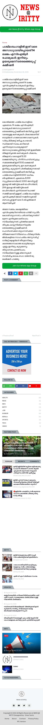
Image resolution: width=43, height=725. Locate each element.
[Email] (31, 273)
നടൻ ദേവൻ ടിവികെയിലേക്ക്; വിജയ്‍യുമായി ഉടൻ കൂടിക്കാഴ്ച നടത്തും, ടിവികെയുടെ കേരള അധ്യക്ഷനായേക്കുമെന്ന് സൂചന (21, 609)
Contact (22, 719)
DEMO (15, 667)
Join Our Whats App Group (24, 265)
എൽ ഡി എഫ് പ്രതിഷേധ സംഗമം (25, 576)
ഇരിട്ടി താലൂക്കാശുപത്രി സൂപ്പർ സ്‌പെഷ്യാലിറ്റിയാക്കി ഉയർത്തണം (25, 556)
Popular (8, 461)
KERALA (21, 417)
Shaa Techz (29, 715)
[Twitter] (15, 273)
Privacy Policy (33, 719)
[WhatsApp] (26, 273)
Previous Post (8, 336)
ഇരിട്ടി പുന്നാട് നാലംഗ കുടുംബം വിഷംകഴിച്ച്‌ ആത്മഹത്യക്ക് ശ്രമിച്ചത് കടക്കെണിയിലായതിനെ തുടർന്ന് (26, 482)
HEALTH (21, 398)
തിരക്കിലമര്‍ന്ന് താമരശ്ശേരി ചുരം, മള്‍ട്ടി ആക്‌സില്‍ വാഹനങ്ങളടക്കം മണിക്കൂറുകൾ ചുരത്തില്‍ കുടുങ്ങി (22, 619)
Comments (34, 461)
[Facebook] (10, 273)
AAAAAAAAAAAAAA (20, 657)
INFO (21, 404)
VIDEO (21, 426)
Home (4, 42)
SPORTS (21, 420)
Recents (21, 461)
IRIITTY (21, 407)
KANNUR (21, 413)
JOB (21, 410)
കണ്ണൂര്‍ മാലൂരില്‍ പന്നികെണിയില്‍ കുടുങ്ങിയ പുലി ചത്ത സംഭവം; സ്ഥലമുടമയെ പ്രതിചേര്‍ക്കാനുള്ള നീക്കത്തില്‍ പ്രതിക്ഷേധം (18, 447)
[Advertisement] (21, 523)
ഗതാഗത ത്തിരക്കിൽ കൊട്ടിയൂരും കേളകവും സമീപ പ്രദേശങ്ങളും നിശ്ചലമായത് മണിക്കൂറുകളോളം (25, 567)
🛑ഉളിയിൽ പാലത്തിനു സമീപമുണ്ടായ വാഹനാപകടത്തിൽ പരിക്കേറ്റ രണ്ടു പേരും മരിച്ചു (26, 493)
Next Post (36, 336)
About (14, 719)
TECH (21, 423)
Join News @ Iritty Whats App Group (24, 29)
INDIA (21, 401)
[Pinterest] (20, 273)
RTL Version (21, 721)
